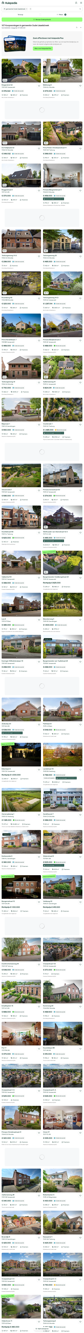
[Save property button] (39, 86)
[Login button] (76, 3)
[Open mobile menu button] (81, 3)
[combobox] (57, 9)
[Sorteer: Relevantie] (80, 27)
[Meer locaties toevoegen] (30, 9)
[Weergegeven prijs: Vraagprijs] (76, 27)
